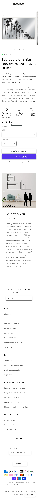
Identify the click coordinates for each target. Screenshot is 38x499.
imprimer (8, 375)
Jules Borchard (10, 430)
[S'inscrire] (29, 298)
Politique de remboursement (23, 485)
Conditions (8, 361)
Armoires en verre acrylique (15, 398)
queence (10, 482)
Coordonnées (13, 494)
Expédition (8, 333)
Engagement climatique (14, 343)
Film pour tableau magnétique (16, 407)
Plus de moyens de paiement (19, 162)
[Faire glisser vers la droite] (23, 49)
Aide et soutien (10, 328)
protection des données (13, 365)
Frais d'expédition (16, 124)
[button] (4, 3)
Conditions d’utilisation (12, 491)
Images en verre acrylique (14, 388)
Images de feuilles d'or (13, 402)
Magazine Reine (10, 338)
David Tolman (9, 420)
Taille (3, 130)
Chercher (8, 314)
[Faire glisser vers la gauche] (14, 49)
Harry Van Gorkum (11, 425)
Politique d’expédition (28, 491)
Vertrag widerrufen (11, 324)
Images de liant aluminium (15, 393)
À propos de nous (11, 319)
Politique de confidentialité (20, 488)
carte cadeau (9, 347)
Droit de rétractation (12, 370)
